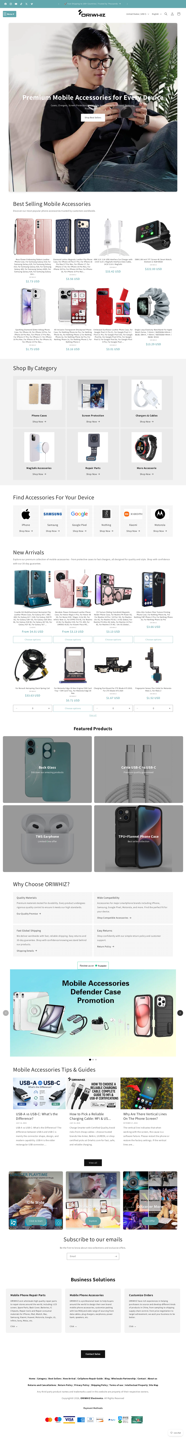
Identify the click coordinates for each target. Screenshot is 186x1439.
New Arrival (69, 1378)
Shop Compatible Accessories (112, 917)
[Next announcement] (127, 4)
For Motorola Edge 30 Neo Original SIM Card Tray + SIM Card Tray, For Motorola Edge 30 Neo (73, 690)
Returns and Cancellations (42, 1385)
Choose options (33, 639)
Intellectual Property (136, 1385)
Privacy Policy (81, 1385)
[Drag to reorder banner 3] (173, 1175)
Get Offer (150, 1220)
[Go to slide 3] (96, 1059)
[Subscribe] (116, 1256)
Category (42, 1378)
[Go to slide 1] (90, 1060)
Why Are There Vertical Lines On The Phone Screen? (145, 1116)
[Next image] (180, 1013)
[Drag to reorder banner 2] (116, 1175)
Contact (141, 1378)
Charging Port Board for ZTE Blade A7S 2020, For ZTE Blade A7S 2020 (113, 689)
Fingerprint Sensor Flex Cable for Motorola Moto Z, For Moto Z (153, 689)
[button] (9, 14)
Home (32, 1378)
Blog (107, 1378)
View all (93, 715)
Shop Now (38, 421)
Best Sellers (54, 1378)
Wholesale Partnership (123, 1378)
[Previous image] (6, 1013)
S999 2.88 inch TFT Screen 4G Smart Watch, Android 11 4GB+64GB (153, 260)
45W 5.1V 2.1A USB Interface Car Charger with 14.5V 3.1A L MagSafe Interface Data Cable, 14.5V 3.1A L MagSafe (113, 262)
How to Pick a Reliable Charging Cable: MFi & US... (90, 1116)
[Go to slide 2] (93, 1059)
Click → (14, 1326)
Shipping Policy (99, 1385)
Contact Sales (93, 1354)
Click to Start (35, 1220)
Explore (93, 1220)
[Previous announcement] (59, 4)
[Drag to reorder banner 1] (59, 1175)
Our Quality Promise (27, 913)
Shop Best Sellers (93, 117)
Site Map (153, 1385)
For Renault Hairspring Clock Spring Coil (33, 688)
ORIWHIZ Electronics (92, 1398)
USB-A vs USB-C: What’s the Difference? (37, 1116)
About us (152, 1378)
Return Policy (104, 946)
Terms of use (116, 1385)
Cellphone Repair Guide (90, 1378)
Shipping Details (25, 950)
